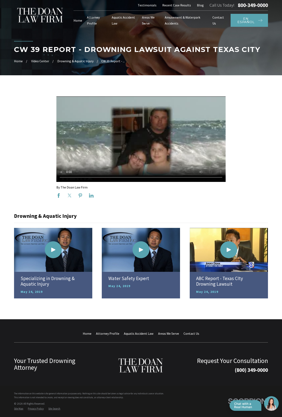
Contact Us (191, 333)
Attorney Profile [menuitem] (93, 20)
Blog (200, 5)
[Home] (40, 15)
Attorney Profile (107, 333)
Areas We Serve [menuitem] (148, 20)
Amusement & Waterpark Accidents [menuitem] (182, 20)
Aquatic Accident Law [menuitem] (123, 20)
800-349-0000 (253, 5)
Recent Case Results (176, 5)
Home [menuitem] (77, 20)
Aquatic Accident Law (138, 333)
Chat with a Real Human (243, 405)
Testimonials (147, 5)
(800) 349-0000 (251, 370)
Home (87, 333)
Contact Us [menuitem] (218, 20)
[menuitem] (18, 408)
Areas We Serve (168, 333)
